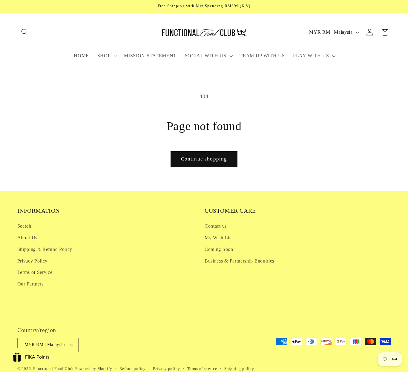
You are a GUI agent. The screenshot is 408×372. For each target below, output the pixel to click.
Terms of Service (35, 272)
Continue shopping (204, 159)
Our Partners (30, 283)
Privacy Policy (32, 260)
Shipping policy (239, 369)
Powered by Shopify (93, 369)
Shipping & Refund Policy (45, 249)
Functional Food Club (53, 369)
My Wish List (219, 237)
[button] (25, 32)
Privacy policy (166, 369)
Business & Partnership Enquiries (239, 260)
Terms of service (202, 369)
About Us (27, 237)
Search (24, 226)
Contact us (216, 226)
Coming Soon (219, 249)
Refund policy (132, 369)
